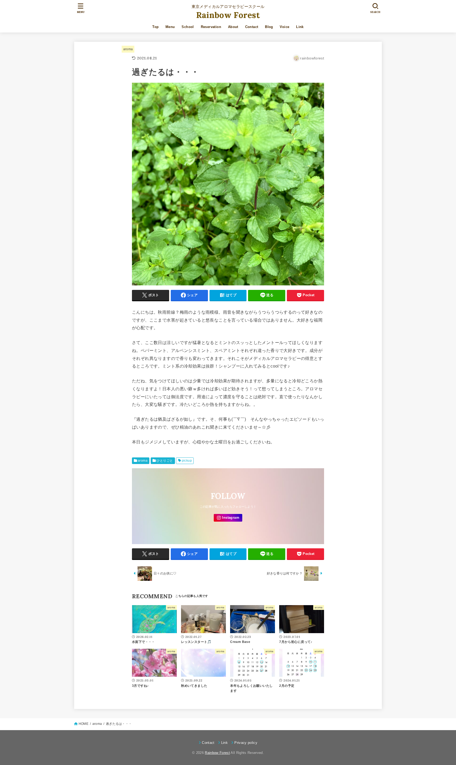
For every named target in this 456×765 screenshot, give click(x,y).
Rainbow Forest (228, 15)
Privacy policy (245, 743)
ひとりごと (164, 460)
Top (155, 27)
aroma (128, 49)
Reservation (211, 27)
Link (300, 27)
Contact (251, 27)
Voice (284, 27)
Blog (269, 27)
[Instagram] (228, 518)
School (188, 27)
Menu (170, 27)
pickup (187, 460)
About (233, 27)
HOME (83, 723)
